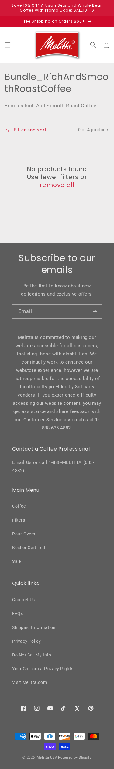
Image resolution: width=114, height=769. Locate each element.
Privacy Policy (26, 641)
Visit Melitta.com (29, 682)
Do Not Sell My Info (31, 654)
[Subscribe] (95, 311)
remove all (57, 185)
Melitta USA (47, 758)
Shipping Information (34, 627)
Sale (16, 561)
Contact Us (23, 599)
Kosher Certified (28, 547)
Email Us (22, 462)
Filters (18, 520)
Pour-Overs (23, 533)
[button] (7, 45)
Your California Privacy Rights (43, 668)
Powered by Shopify (75, 758)
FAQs (17, 613)
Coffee (19, 506)
